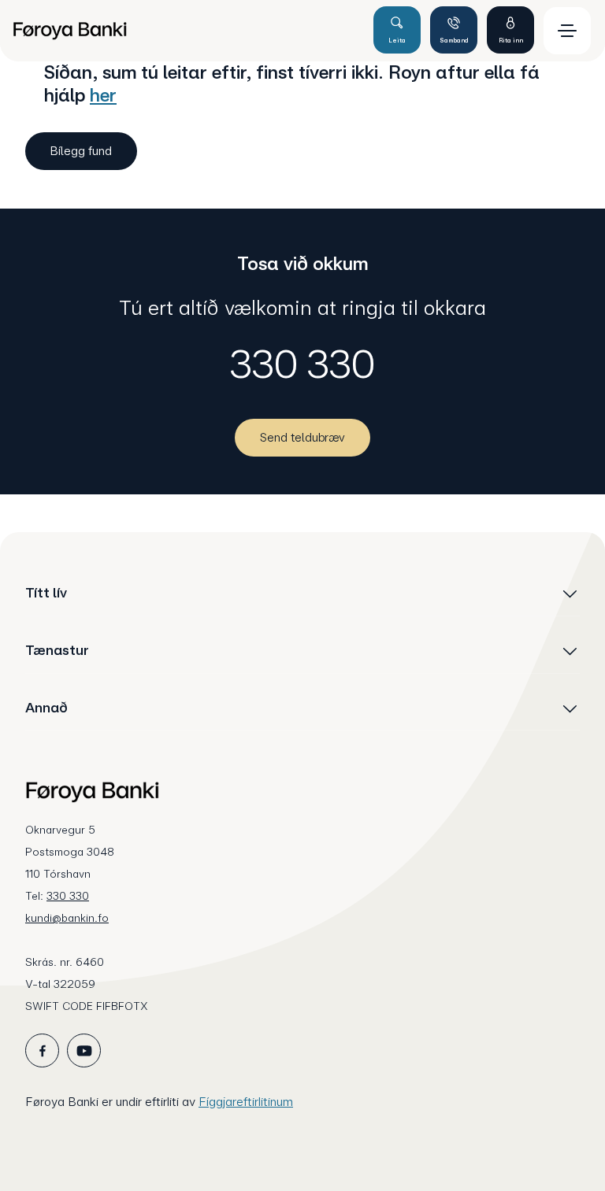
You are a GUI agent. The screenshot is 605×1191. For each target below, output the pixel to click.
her (103, 94)
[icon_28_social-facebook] (42, 1050)
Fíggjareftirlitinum (246, 1101)
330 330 (302, 363)
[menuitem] (186, 30)
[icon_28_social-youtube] (84, 1050)
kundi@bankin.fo (67, 918)
